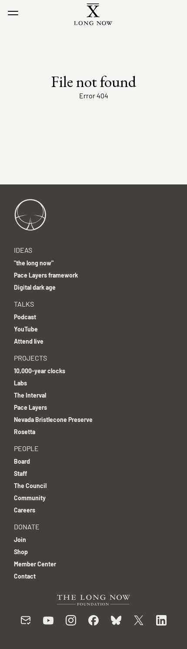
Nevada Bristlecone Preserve (53, 419)
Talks (24, 304)
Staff (20, 473)
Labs (20, 383)
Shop (21, 551)
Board (22, 461)
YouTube (26, 329)
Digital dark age (35, 287)
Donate (27, 526)
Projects (30, 358)
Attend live (28, 341)
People (26, 448)
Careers (24, 510)
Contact (25, 576)
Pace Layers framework (46, 275)
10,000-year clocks (39, 371)
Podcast (25, 317)
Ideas (23, 250)
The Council (30, 485)
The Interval (30, 395)
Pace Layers (30, 407)
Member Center (35, 564)
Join (20, 539)
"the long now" (33, 263)
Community (30, 498)
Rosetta (24, 431)
